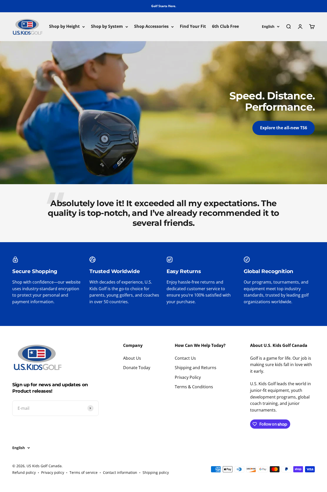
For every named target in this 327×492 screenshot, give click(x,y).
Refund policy (24, 472)
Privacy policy (52, 472)
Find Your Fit (193, 26)
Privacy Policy (188, 377)
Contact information (120, 472)
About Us (132, 358)
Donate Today (136, 367)
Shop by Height (64, 26)
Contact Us (185, 358)
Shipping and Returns (195, 367)
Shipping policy (156, 472)
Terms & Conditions (194, 387)
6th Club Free (225, 26)
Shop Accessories (151, 26)
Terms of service (83, 472)
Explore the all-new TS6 (283, 128)
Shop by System (107, 26)
